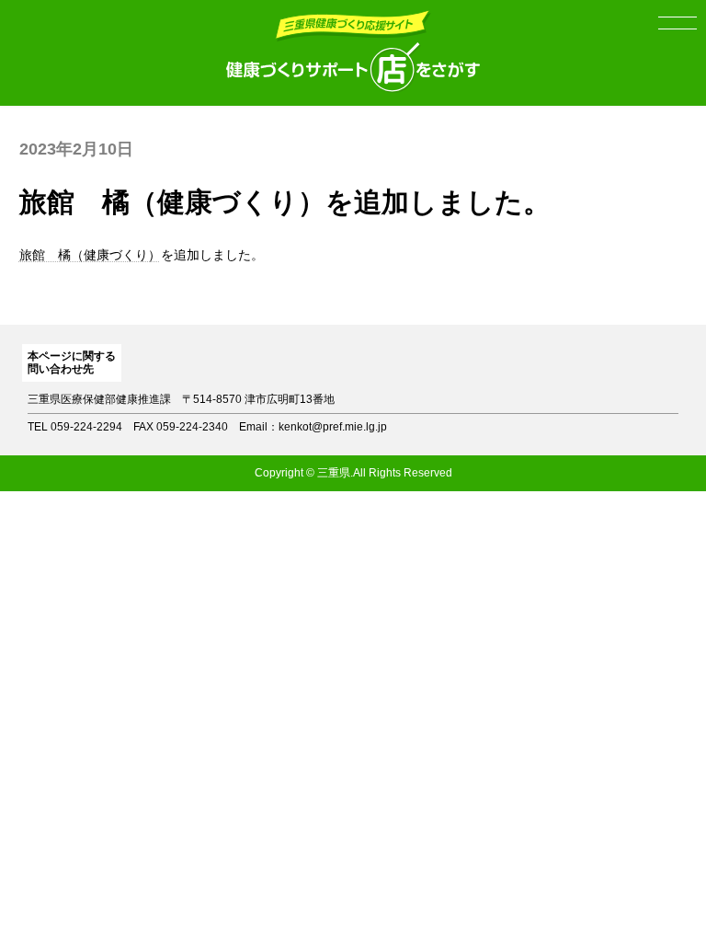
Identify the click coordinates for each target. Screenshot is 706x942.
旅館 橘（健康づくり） (90, 254)
